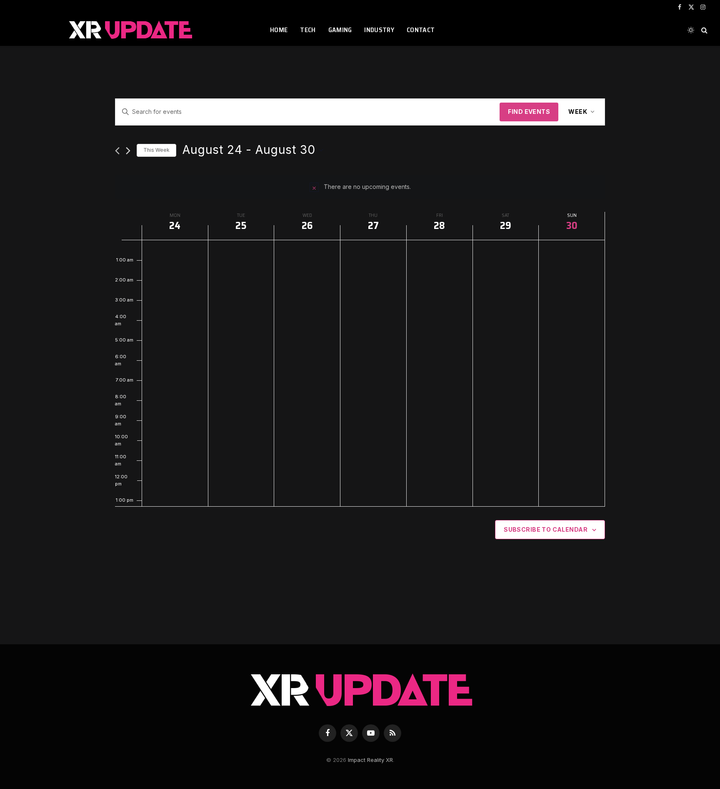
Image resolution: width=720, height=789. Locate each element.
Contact (421, 30)
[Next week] (128, 151)
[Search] (704, 30)
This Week (156, 150)
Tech (307, 30)
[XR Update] (130, 30)
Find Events (529, 111)
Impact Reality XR (370, 759)
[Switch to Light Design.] (691, 30)
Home (279, 30)
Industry (379, 30)
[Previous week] (117, 151)
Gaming (340, 30)
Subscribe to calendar (546, 529)
